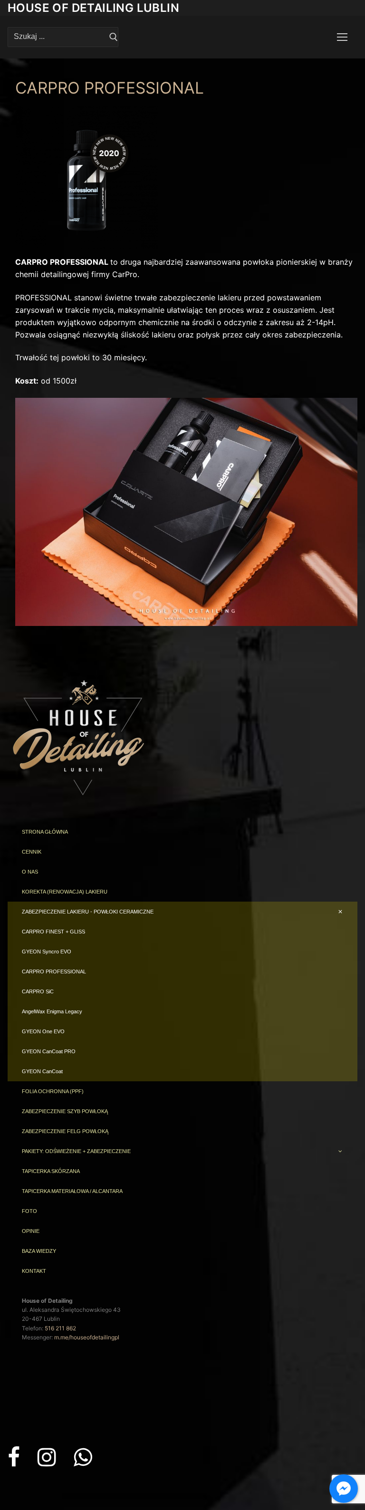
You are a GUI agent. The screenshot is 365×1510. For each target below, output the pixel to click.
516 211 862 (60, 1328)
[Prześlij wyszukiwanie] (113, 37)
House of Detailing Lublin (93, 8)
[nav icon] (342, 37)
